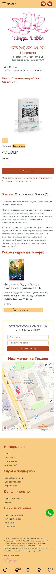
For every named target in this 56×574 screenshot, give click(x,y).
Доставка (10, 457)
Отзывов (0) (41, 194)
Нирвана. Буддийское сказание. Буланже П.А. (23, 286)
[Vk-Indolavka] (49, 3)
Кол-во (5, 158)
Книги (13, 67)
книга (8, 227)
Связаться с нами (14, 478)
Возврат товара (13, 482)
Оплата (9, 453)
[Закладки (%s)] (50, 570)
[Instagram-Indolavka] (42, 3)
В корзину (28, 171)
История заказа (13, 519)
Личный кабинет (14, 515)
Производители (13, 498)
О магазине (11, 461)
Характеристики (24, 194)
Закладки (10, 523)
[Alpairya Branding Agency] (10, 560)
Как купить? (11, 465)
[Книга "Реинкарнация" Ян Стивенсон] (28, 115)
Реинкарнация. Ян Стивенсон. (25, 70)
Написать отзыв (23, 181)
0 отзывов (7, 181)
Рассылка (10, 526)
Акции (8, 502)
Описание (7, 194)
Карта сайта (11, 485)
